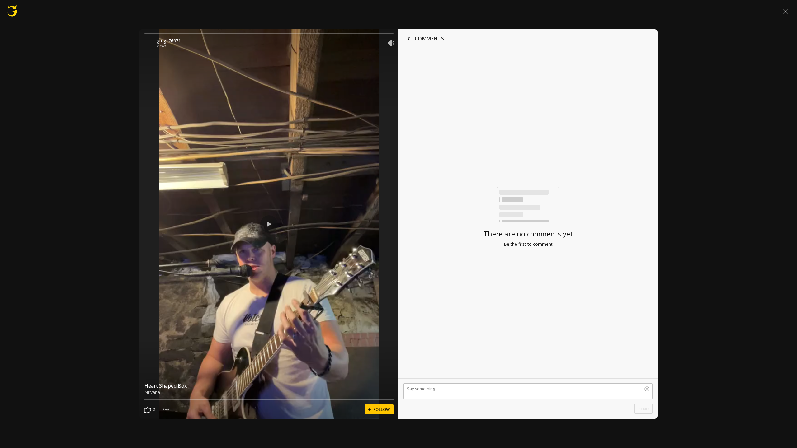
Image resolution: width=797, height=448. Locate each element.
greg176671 (169, 41)
